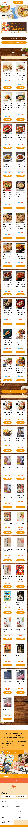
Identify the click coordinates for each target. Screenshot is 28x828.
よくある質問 (7, 776)
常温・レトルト (15, 42)
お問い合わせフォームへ (15, 752)
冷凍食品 (14, 38)
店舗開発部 (14, 780)
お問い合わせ (19, 2)
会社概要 (21, 776)
